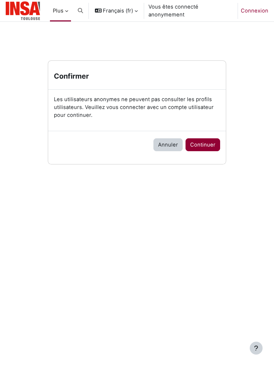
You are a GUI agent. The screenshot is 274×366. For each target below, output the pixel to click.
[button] (80, 10)
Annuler (168, 145)
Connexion (254, 11)
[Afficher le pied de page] (256, 348)
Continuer (202, 145)
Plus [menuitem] (58, 11)
